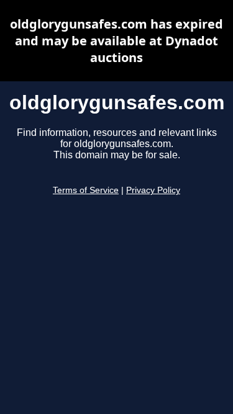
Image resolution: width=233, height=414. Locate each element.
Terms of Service (86, 190)
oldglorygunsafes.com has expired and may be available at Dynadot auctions (116, 41)
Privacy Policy (153, 190)
